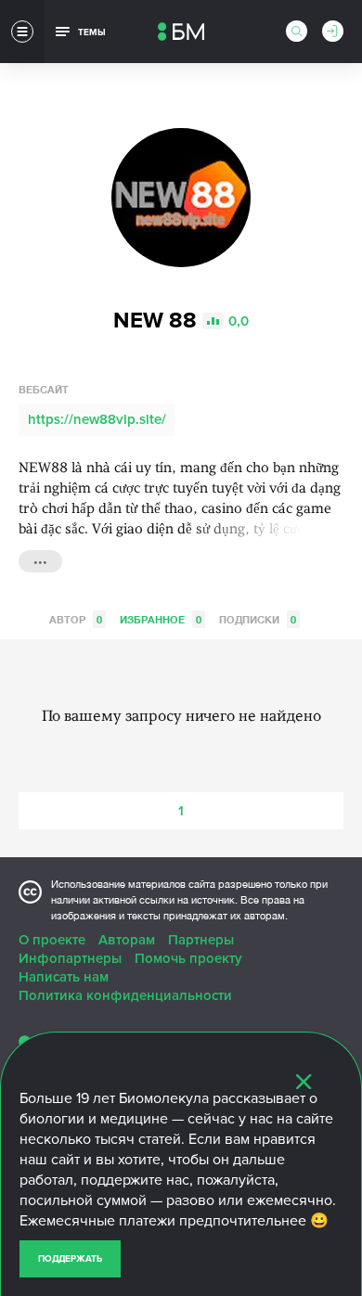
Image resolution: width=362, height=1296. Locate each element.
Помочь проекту (188, 958)
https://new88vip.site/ (97, 419)
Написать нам (64, 977)
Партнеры (201, 939)
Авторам (126, 939)
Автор (75, 619)
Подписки (257, 619)
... (40, 559)
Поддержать (70, 1258)
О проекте (52, 939)
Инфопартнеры (70, 958)
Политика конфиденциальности (125, 995)
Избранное (160, 619)
